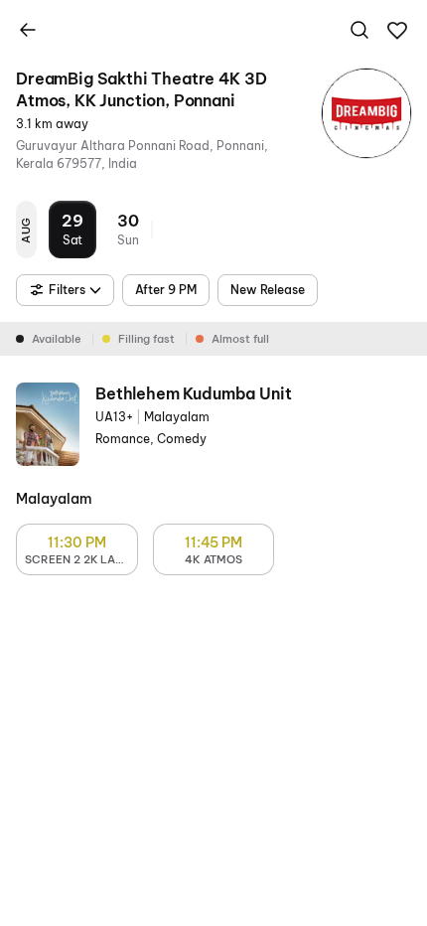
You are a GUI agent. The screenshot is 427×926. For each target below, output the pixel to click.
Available (56, 339)
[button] (397, 31)
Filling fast (146, 339)
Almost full (240, 339)
